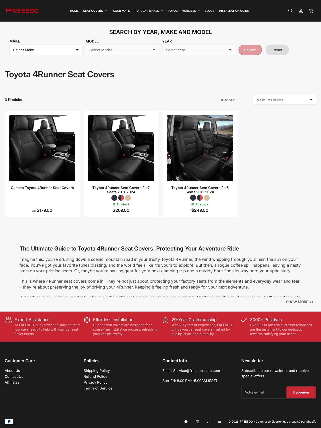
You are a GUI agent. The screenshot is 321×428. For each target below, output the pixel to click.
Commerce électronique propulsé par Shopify (286, 421)
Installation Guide (234, 10)
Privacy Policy (95, 382)
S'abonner (301, 392)
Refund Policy (95, 376)
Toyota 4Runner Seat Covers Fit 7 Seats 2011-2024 (121, 189)
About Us (12, 370)
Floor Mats (121, 10)
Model (92, 41)
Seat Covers (93, 10)
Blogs (209, 10)
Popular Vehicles (182, 10)
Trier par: (227, 100)
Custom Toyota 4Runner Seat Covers (42, 187)
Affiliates (12, 382)
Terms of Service (98, 388)
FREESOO (246, 421)
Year (167, 41)
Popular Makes (147, 10)
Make (14, 41)
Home (74, 10)
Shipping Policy (97, 370)
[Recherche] (290, 11)
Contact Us (14, 376)
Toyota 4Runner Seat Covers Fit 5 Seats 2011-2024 (200, 189)
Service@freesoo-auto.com (196, 370)
